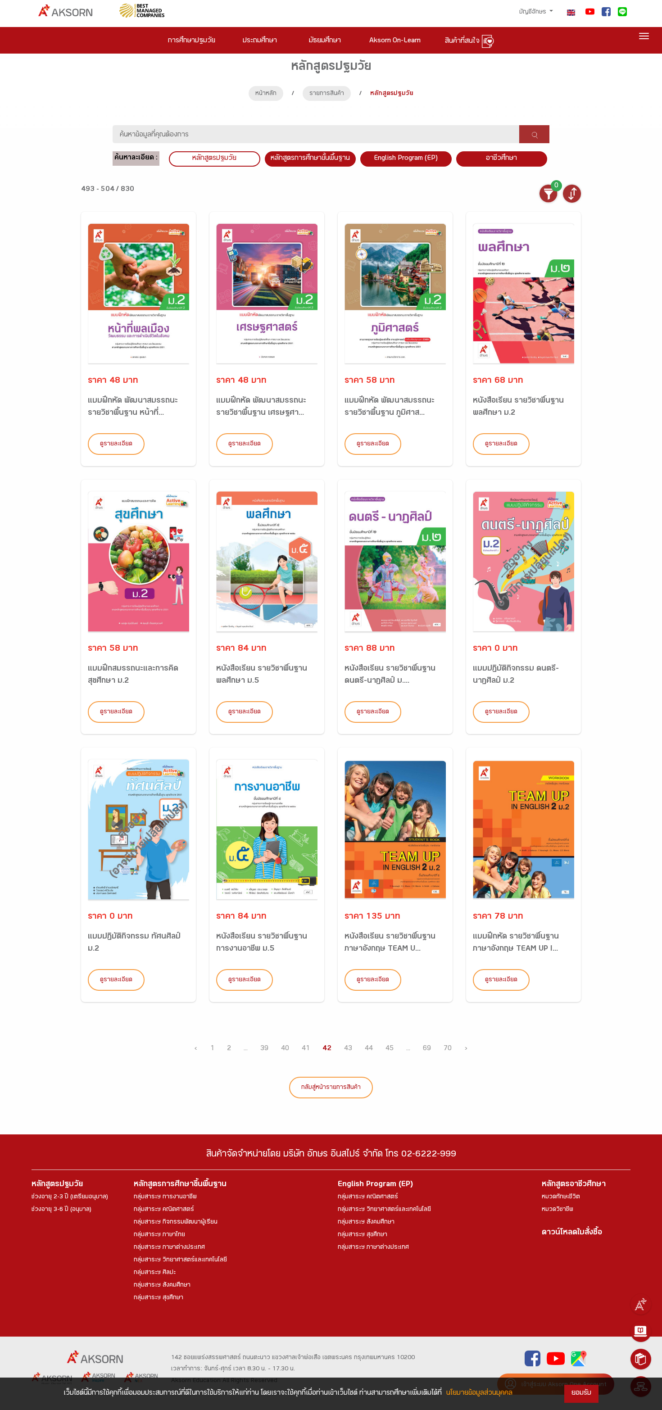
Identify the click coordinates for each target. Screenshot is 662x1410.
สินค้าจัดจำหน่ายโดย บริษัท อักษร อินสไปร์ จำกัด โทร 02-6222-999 (331, 1155)
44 (369, 1049)
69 (427, 1049)
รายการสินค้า (326, 94)
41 (306, 1049)
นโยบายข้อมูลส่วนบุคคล (479, 1393)
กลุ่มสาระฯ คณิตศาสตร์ (164, 1210)
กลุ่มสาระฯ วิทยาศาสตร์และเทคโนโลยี (180, 1260)
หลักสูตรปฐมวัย (57, 1185)
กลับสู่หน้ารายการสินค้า (331, 1088)
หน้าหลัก (266, 94)
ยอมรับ (581, 1393)
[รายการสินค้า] (640, 1359)
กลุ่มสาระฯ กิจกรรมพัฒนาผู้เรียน (176, 1222)
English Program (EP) (406, 159)
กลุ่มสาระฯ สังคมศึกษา (162, 1285)
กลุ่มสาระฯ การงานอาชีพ (165, 1197)
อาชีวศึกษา (501, 159)
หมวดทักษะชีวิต (561, 1197)
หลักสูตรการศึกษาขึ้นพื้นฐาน (180, 1185)
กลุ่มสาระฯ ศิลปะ (155, 1273)
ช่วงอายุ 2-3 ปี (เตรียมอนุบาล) (70, 1197)
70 (448, 1049)
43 (348, 1049)
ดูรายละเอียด (116, 444)
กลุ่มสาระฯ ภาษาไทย (159, 1235)
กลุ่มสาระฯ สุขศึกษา (158, 1298)
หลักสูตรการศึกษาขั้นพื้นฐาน (310, 159)
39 (264, 1049)
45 (389, 1049)
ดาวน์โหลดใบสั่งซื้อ (572, 1233)
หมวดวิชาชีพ (557, 1210)
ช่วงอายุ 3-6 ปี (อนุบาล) (61, 1210)
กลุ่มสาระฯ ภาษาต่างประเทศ (169, 1248)
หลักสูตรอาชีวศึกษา (574, 1185)
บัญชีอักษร (533, 12)
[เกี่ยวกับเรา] (640, 1304)
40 (285, 1049)
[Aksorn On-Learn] (640, 1331)
